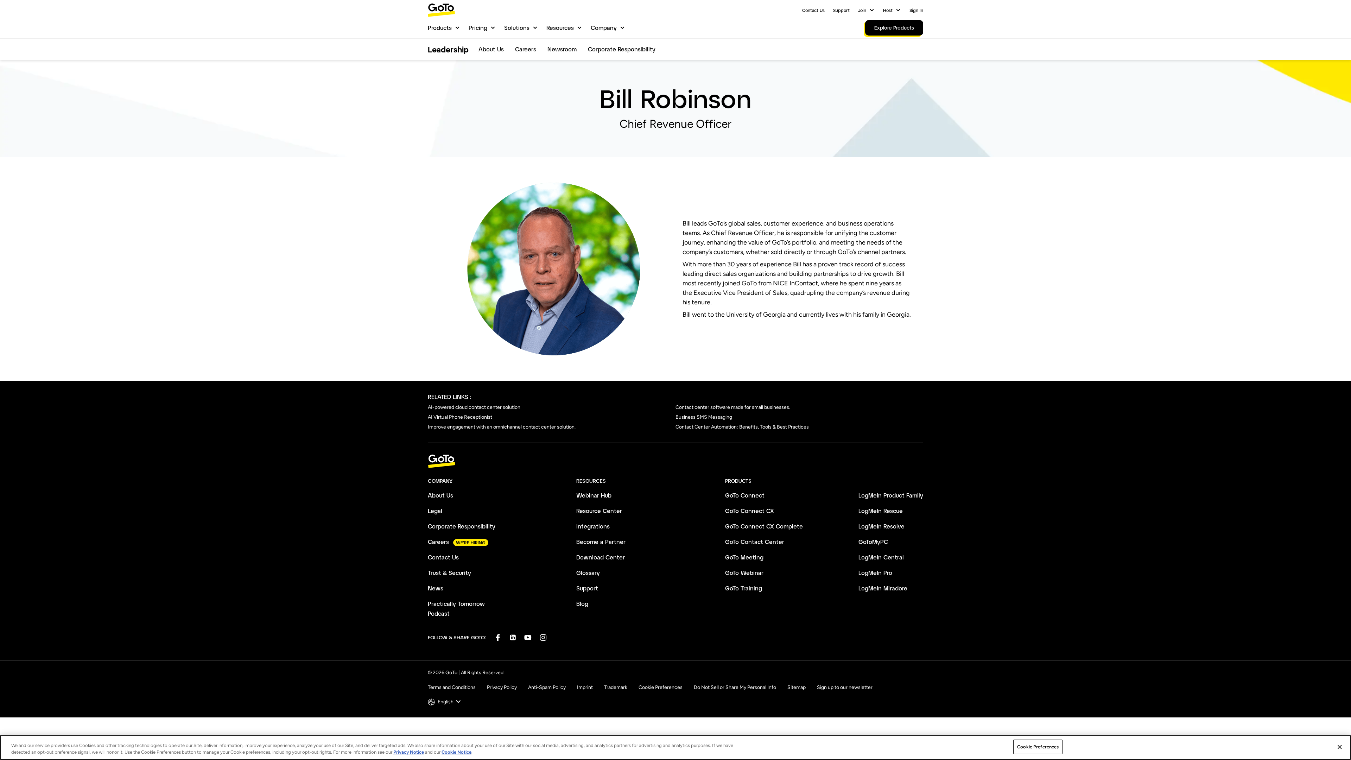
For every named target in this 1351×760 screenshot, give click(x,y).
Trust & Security (449, 572)
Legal (435, 510)
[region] (675, 747)
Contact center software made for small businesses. (733, 407)
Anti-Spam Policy (547, 687)
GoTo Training (743, 588)
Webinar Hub (593, 495)
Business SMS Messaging (704, 417)
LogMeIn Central (881, 557)
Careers (525, 49)
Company (604, 27)
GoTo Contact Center (754, 541)
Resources (560, 27)
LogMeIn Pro (875, 572)
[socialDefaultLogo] (497, 637)
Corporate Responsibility (621, 49)
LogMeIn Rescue (880, 510)
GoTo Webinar (744, 572)
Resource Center (599, 510)
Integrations (593, 526)
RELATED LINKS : (449, 396)
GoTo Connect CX (749, 510)
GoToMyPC (873, 541)
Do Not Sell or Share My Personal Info (735, 687)
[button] (445, 701)
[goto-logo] (675, 461)
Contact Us (813, 10)
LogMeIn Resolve (881, 526)
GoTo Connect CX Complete (764, 526)
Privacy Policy (502, 687)
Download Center (600, 557)
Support (841, 10)
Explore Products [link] (894, 28)
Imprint (585, 687)
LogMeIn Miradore (882, 588)
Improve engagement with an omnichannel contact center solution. (502, 427)
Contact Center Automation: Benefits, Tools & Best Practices (742, 427)
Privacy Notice (408, 752)
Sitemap (796, 687)
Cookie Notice (456, 752)
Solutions (516, 27)
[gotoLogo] (441, 10)
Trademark (615, 687)
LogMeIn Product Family (890, 495)
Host (888, 10)
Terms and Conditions (452, 687)
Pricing (478, 27)
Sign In (916, 10)
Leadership (448, 49)
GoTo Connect (745, 495)
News (435, 588)
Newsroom (562, 49)
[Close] (1339, 747)
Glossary (588, 572)
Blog (582, 603)
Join (862, 10)
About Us (491, 49)
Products (440, 27)
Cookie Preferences (661, 687)
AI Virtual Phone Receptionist (460, 417)
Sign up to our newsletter (845, 687)
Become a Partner (601, 541)
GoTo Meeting (744, 557)
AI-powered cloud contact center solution (474, 407)
